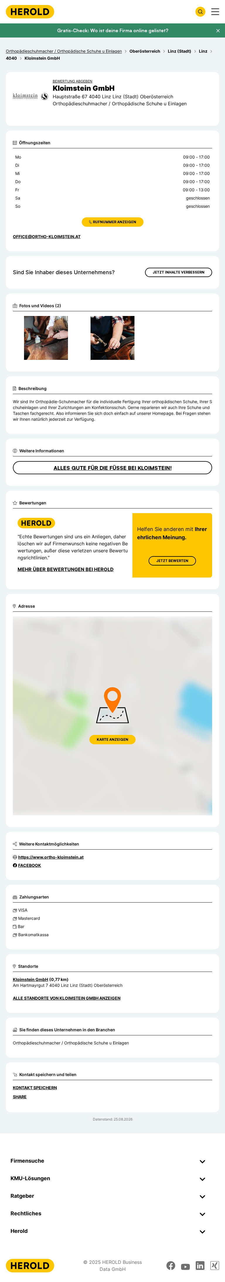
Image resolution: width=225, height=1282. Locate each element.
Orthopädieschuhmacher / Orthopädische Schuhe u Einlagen (71, 1042)
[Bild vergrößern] (65, 323)
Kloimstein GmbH (30, 979)
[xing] (214, 1265)
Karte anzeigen (112, 739)
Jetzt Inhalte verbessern (178, 272)
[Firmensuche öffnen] (200, 12)
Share (20, 1096)
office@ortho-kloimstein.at (47, 236)
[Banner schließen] (217, 30)
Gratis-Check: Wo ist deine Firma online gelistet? (112, 30)
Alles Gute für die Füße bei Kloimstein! (113, 468)
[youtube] (185, 1265)
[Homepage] (30, 11)
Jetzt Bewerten (172, 560)
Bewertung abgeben (72, 81)
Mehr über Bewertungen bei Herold (66, 569)
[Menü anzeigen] (215, 11)
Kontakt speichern (35, 1087)
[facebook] (170, 1265)
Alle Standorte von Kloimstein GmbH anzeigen (66, 998)
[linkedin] (200, 1265)
